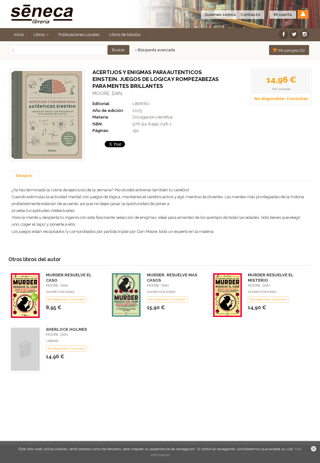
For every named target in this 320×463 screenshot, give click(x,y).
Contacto (250, 14)
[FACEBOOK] (283, 34)
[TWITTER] (294, 34)
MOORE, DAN (107, 93)
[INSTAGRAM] (304, 34)
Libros (39, 34)
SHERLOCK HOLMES (66, 329)
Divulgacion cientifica (152, 117)
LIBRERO (141, 103)
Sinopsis (24, 176)
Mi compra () (291, 50)
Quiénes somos (220, 14)
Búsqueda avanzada (156, 50)
